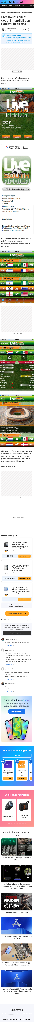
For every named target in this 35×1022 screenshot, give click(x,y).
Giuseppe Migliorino (10, 28)
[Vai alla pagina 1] (9, 823)
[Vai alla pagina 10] (23, 823)
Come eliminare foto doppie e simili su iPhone (16, 859)
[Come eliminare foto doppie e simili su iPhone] (16, 847)
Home (3, 13)
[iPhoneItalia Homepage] (16, 1)
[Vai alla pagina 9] (22, 823)
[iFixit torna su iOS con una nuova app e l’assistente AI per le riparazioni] (16, 952)
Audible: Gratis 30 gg (22, 771)
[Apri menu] (25, 2)
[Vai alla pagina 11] (25, 823)
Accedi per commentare (17, 633)
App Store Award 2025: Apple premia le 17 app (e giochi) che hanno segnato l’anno (17, 991)
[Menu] (2, 2)
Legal (17, 1020)
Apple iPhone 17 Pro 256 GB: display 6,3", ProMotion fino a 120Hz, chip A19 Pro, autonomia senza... (20, 567)
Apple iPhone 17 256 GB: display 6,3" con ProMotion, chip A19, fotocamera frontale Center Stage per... (21, 590)
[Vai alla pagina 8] (20, 823)
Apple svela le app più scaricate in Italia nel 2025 (17, 938)
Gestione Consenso (26, 1016)
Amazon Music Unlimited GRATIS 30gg (8, 772)
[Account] (31, 2)
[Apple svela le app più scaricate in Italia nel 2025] (16, 925)
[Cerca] (5, 2)
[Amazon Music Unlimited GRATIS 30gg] (8, 764)
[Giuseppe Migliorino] (3, 29)
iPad (10, 6)
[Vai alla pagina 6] (17, 823)
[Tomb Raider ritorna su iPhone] (16, 901)
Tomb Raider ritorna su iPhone (17, 912)
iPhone (3, 6)
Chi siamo (5, 1020)
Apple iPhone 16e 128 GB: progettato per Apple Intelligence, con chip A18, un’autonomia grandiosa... (20, 545)
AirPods (23, 6)
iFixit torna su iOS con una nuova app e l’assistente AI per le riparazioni (17, 964)
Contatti (12, 1020)
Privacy (22, 1020)
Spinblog (11, 1014)
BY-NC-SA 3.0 (16, 1016)
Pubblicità (28, 1020)
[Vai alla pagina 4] (14, 823)
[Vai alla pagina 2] (11, 823)
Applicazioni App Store (13, 13)
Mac (16, 6)
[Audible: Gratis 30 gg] (22, 764)
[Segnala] (13, 646)
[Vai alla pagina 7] (19, 823)
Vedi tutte (17, 755)
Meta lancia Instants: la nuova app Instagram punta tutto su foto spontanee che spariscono (17, 886)
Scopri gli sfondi (16, 711)
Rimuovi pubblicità (17, 71)
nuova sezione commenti (17, 42)
